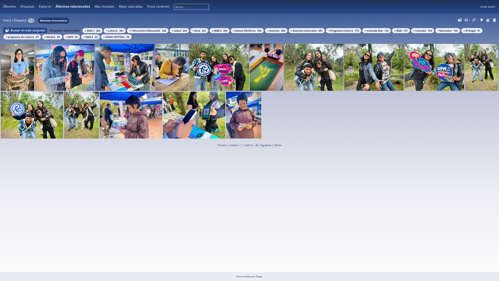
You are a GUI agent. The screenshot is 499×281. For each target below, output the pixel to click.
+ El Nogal (472, 30)
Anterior (234, 145)
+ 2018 (72, 37)
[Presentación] (482, 20)
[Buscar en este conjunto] (459, 20)
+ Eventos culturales (306, 30)
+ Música (52, 37)
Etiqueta (20, 20)
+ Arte (199, 30)
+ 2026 (401, 30)
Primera (222, 145)
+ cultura (114, 30)
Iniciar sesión (487, 6)
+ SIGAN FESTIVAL (116, 37)
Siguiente (266, 145)
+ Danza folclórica (247, 30)
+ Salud (179, 30)
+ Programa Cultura (343, 30)
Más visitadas (104, 6)
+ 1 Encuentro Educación (147, 30)
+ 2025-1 (92, 30)
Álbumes (9, 6)
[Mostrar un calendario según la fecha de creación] (494, 20)
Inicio (7, 20)
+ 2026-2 (219, 30)
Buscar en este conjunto (28, 30)
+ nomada (422, 30)
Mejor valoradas (130, 6)
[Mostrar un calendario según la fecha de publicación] (488, 20)
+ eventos (276, 30)
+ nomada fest (376, 30)
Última (277, 145)
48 (256, 145)
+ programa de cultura (22, 37)
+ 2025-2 (90, 37)
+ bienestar (448, 30)
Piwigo (259, 276)
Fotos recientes (158, 6)
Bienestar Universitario (53, 20)
